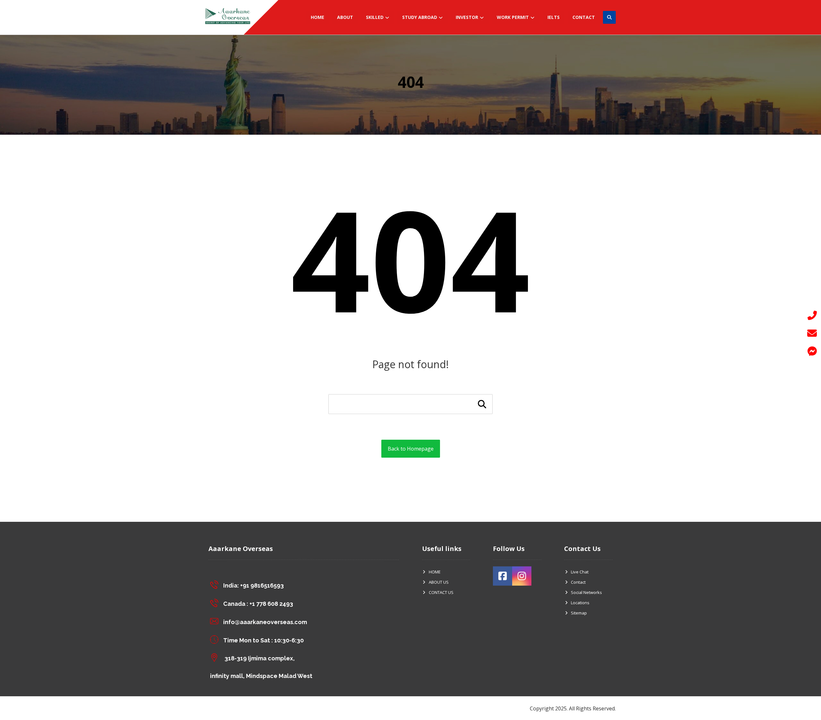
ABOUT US (439, 582)
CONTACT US (441, 592)
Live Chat (579, 572)
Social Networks (586, 592)
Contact (578, 582)
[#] (502, 576)
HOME (435, 572)
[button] (812, 351)
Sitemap (579, 613)
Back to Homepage (411, 448)
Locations (580, 603)
